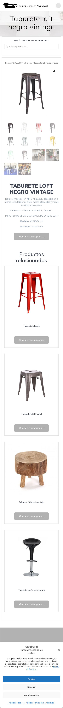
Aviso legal (49, 703)
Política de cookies (16, 703)
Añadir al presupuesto (31, 236)
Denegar (31, 687)
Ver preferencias (31, 695)
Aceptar (31, 679)
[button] (58, 650)
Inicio (7, 63)
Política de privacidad (35, 703)
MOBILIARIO (16, 63)
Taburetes (27, 63)
